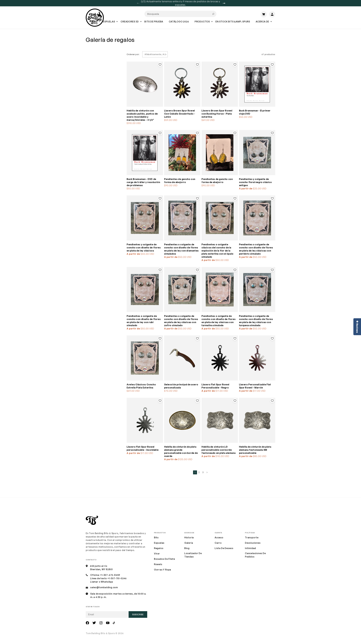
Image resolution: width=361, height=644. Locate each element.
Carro (218, 542)
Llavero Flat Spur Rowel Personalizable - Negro (215, 386)
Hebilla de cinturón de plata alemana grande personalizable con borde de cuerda (181, 451)
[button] (109, 23)
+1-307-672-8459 (110, 575)
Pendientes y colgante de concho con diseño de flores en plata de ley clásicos (144, 247)
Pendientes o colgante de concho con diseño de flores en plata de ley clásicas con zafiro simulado (181, 321)
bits (156, 537)
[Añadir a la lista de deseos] (160, 64)
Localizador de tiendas (193, 555)
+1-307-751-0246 (117, 578)
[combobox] (180, 14)
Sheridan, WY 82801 (101, 569)
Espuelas (159, 542)
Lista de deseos (224, 548)
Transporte (251, 537)
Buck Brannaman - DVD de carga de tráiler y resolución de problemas (143, 182)
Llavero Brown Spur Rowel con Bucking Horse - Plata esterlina (217, 113)
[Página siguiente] (207, 472)
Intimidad (250, 548)
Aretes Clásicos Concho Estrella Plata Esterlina (141, 386)
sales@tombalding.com (104, 587)
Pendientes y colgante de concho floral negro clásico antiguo (255, 182)
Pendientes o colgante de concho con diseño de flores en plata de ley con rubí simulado (144, 321)
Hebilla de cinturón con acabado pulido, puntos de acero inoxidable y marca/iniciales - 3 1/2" (142, 115)
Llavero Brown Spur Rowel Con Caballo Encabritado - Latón (179, 113)
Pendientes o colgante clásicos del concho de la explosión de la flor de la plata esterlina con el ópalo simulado (218, 250)
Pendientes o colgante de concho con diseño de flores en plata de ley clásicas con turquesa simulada (256, 321)
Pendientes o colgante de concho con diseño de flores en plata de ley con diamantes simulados (181, 249)
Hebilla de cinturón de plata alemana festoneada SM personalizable (255, 449)
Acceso (219, 537)
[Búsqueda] (213, 14)
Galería (188, 542)
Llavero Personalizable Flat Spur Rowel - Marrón (255, 386)
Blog (187, 548)
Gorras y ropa (162, 569)
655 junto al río (98, 566)
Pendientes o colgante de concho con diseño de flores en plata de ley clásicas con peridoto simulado (256, 249)
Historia (189, 537)
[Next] (225, 3)
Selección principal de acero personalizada (181, 386)
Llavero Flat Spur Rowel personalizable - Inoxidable (143, 448)
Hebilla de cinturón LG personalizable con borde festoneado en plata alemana (218, 449)
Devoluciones (253, 542)
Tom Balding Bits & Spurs (100, 633)
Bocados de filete (164, 558)
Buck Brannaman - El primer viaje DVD (255, 112)
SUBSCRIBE (138, 614)
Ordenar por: (133, 54)
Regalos (158, 548)
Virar (157, 553)
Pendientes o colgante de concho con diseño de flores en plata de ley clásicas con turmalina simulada (218, 321)
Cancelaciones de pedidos (255, 555)
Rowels (158, 564)
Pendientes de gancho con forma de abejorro (179, 181)
